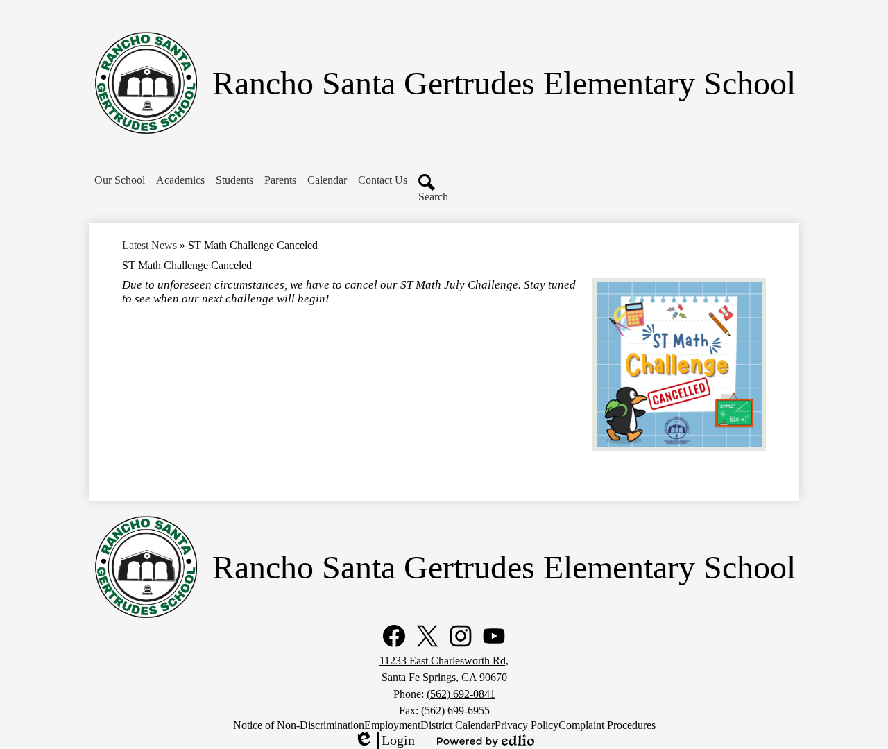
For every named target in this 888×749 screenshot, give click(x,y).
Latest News (149, 245)
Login (384, 740)
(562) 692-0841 (461, 694)
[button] (120, 180)
